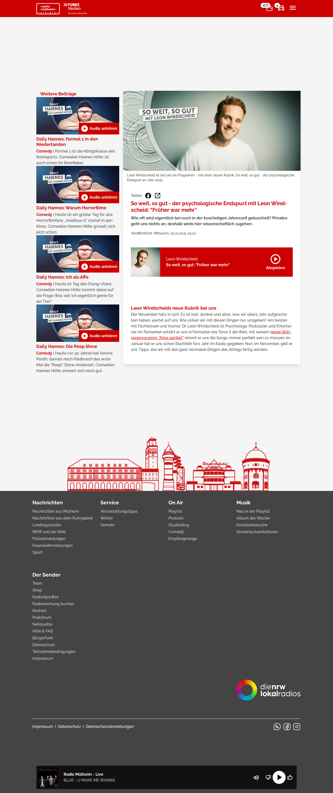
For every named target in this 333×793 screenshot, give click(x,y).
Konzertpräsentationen (257, 531)
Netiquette (42, 624)
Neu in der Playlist (253, 511)
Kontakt (39, 610)
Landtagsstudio (46, 525)
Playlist (175, 511)
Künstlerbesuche (251, 525)
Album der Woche (253, 518)
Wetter (106, 518)
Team (37, 583)
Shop (37, 590)
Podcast (176, 518)
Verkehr (107, 525)
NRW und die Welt (49, 531)
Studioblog (178, 525)
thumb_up (290, 777)
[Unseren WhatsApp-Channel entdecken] (277, 727)
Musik (243, 502)
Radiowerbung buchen (53, 603)
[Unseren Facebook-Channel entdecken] (287, 727)
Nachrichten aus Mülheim (55, 511)
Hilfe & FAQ (42, 631)
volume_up (256, 777)
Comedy (176, 531)
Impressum (42, 658)
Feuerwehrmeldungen (52, 545)
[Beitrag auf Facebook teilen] (148, 196)
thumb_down (268, 777)
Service (109, 502)
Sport (37, 552)
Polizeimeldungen (49, 538)
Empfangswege (182, 538)
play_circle (279, 777)
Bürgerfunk (42, 638)
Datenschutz (43, 644)
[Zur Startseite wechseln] (48, 9)
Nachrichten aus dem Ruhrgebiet (62, 518)
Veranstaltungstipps (118, 511)
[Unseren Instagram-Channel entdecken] (297, 727)
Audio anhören (99, 128)
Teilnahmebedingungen (53, 651)
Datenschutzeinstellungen (110, 726)
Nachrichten (47, 502)
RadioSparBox (45, 597)
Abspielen (275, 261)
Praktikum (41, 617)
